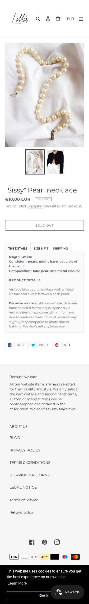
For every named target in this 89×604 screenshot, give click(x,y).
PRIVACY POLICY (25, 450)
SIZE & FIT (40, 248)
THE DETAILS (18, 248)
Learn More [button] (17, 583)
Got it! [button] (44, 595)
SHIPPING (60, 248)
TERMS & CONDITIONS (29, 462)
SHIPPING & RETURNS (29, 475)
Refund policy (21, 512)
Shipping (35, 206)
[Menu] (81, 18)
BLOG (14, 437)
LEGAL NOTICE (23, 487)
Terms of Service (23, 500)
